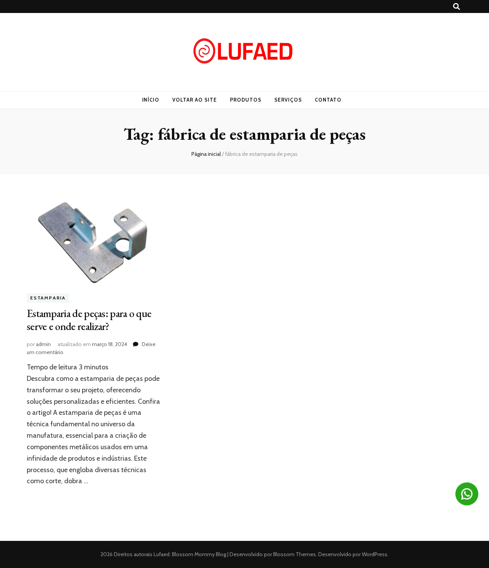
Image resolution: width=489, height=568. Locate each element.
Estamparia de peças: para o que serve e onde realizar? (89, 319)
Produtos (245, 100)
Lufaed (162, 554)
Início (151, 100)
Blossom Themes (294, 554)
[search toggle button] (456, 6)
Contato (328, 100)
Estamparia (48, 298)
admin (43, 344)
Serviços (288, 100)
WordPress (374, 554)
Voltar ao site (194, 100)
